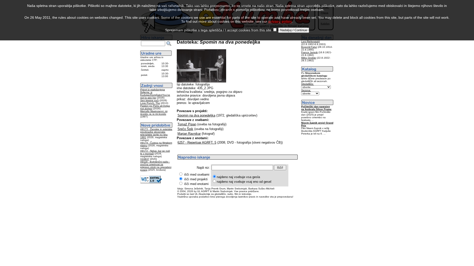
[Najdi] (169, 43)
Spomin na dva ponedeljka (196, 115)
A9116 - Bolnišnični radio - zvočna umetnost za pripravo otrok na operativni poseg (155, 165)
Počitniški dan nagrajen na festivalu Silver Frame (316, 108)
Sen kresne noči (149, 100)
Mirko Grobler (308, 57)
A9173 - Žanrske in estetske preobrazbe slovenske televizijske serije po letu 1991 (156, 133)
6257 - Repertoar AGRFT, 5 (197, 142)
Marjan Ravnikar (189, 133)
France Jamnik (309, 52)
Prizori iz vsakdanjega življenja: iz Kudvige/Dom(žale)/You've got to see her (155, 93)
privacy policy (280, 21)
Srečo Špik (185, 129)
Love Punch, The (150, 103)
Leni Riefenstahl (310, 41)
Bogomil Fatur (309, 47)
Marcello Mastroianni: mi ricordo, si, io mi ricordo (153, 112)
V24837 (144, 159)
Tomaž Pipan (187, 124)
